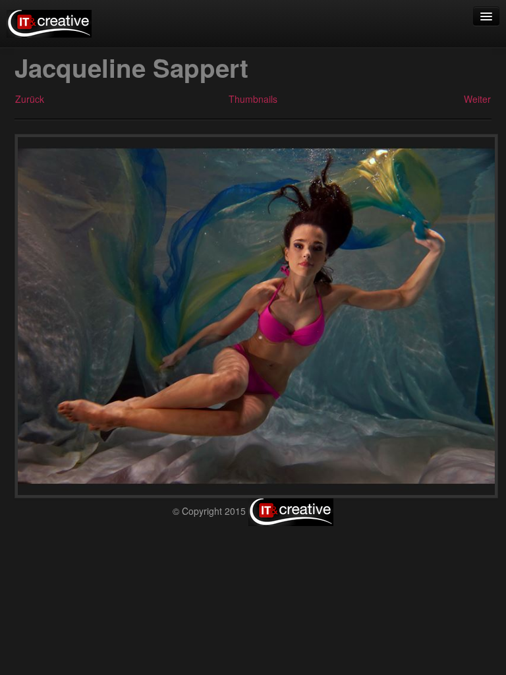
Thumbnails (253, 98)
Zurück (29, 98)
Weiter (477, 98)
